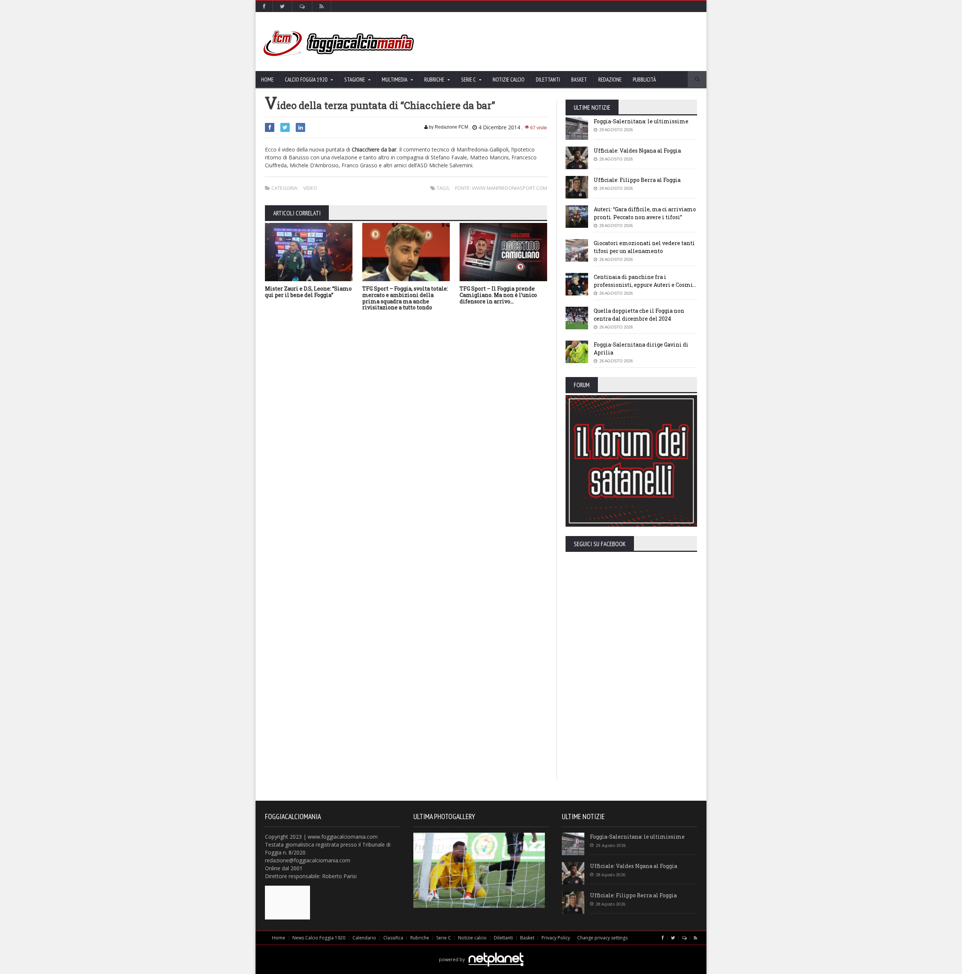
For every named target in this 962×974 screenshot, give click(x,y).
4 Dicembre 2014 (499, 127)
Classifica (393, 938)
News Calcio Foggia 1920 (318, 938)
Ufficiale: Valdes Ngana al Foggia (637, 150)
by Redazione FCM (448, 127)
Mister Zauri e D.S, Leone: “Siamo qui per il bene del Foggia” (308, 291)
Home (267, 79)
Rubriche (419, 938)
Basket (579, 79)
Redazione (610, 79)
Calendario (364, 938)
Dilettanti (548, 79)
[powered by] (481, 951)
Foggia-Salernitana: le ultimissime (641, 121)
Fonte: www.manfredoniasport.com (501, 188)
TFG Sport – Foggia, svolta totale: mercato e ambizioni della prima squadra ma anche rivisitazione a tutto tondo (405, 298)
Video (310, 188)
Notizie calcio (509, 79)
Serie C (443, 938)
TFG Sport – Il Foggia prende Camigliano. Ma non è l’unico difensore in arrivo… (498, 295)
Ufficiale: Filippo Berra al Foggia (637, 179)
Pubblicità (644, 79)
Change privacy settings (602, 938)
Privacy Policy (556, 938)
